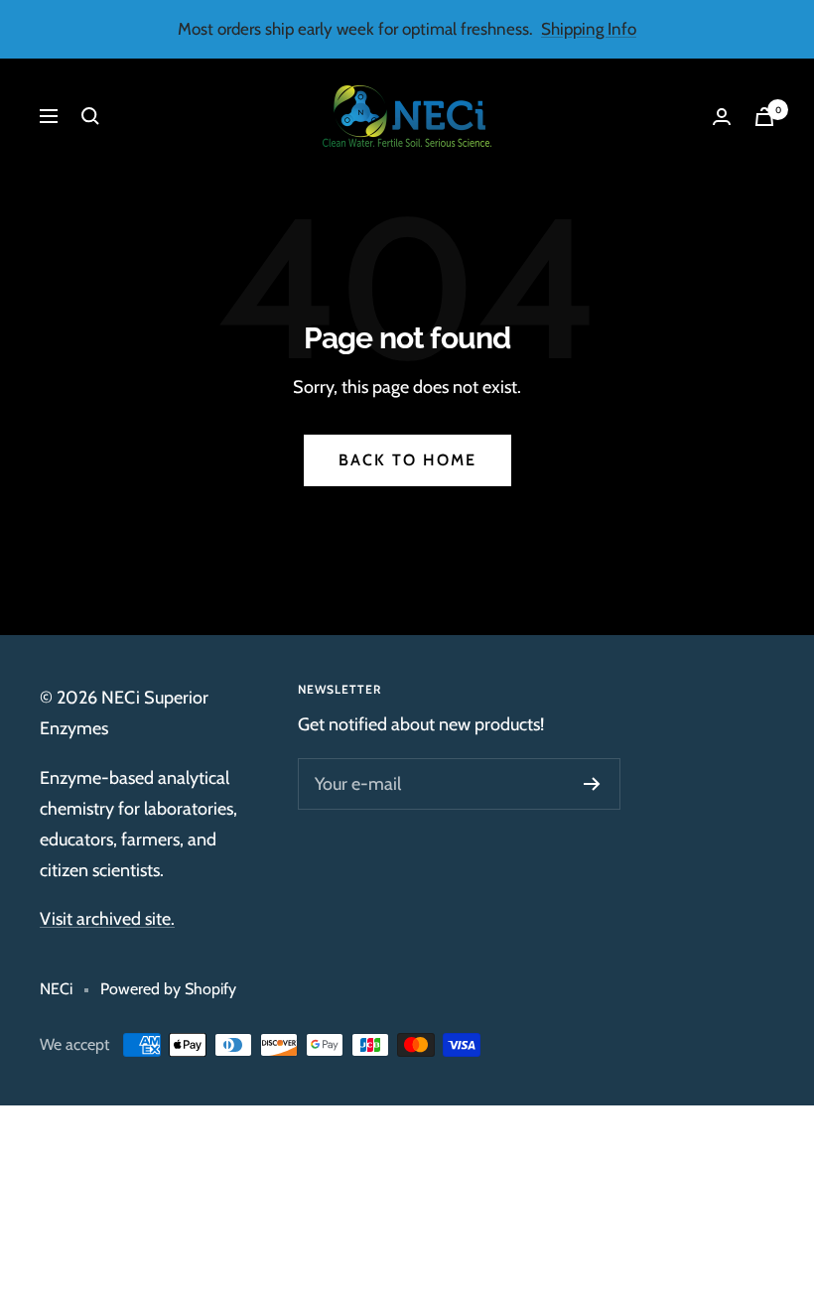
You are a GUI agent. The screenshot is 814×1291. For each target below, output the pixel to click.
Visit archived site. (107, 919)
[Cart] (764, 116)
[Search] (90, 116)
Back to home (407, 460)
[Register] (592, 784)
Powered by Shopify (168, 988)
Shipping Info (588, 29)
